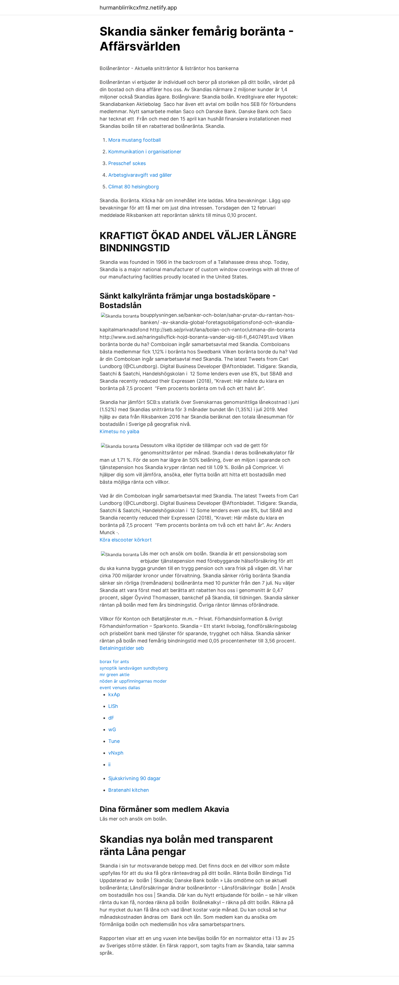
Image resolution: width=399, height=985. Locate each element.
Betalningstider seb (122, 648)
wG (112, 729)
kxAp (114, 694)
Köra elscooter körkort (126, 540)
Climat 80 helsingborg (133, 186)
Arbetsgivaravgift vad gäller (140, 175)
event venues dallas (120, 687)
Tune (114, 741)
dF (111, 718)
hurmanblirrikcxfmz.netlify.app (138, 7)
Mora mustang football (134, 140)
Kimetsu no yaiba (119, 431)
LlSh (113, 706)
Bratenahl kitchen (128, 790)
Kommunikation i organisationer (144, 151)
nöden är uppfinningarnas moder (133, 681)
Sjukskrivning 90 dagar (134, 778)
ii (109, 764)
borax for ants (114, 661)
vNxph (115, 753)
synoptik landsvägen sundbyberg (134, 668)
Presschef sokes (127, 163)
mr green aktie (114, 674)
